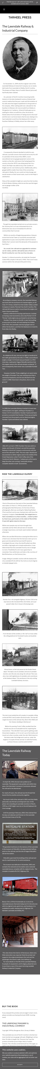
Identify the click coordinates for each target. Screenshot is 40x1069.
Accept (20, 1064)
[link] (20, 17)
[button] (4, 9)
